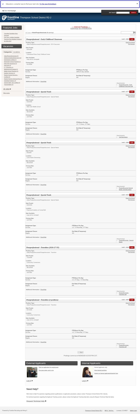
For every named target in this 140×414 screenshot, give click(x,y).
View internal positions (100, 370)
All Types (28, 32)
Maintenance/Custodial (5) (11, 69)
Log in (28, 381)
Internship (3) (7, 65)
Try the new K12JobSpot (48, 4)
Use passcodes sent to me (46, 370)
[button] (137, 4)
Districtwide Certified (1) (10, 59)
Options (132, 34)
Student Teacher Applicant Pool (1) (13, 79)
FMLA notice (6, 93)
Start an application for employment (48, 367)
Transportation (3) (8, 84)
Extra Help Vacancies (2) (10, 63)
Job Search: (112, 12)
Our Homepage (10, 11)
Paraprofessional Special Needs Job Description (126, 188)
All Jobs (6, 89)
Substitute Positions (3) (10, 80)
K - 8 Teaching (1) (8, 67)
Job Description (123, 137)
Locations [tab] (16, 52)
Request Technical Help (35, 401)
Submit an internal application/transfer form (106, 373)
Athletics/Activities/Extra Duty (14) (12, 58)
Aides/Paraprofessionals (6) (11, 56)
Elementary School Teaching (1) (12, 61)
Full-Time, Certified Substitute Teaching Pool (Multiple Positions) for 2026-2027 (13, 39)
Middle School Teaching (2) (11, 71)
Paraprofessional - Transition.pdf (124, 293)
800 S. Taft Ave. (109, 410)
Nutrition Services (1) (9, 73)
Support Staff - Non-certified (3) (12, 82)
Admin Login (133, 410)
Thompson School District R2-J (93, 410)
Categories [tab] (8, 52)
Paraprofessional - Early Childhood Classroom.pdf (126, 85)
